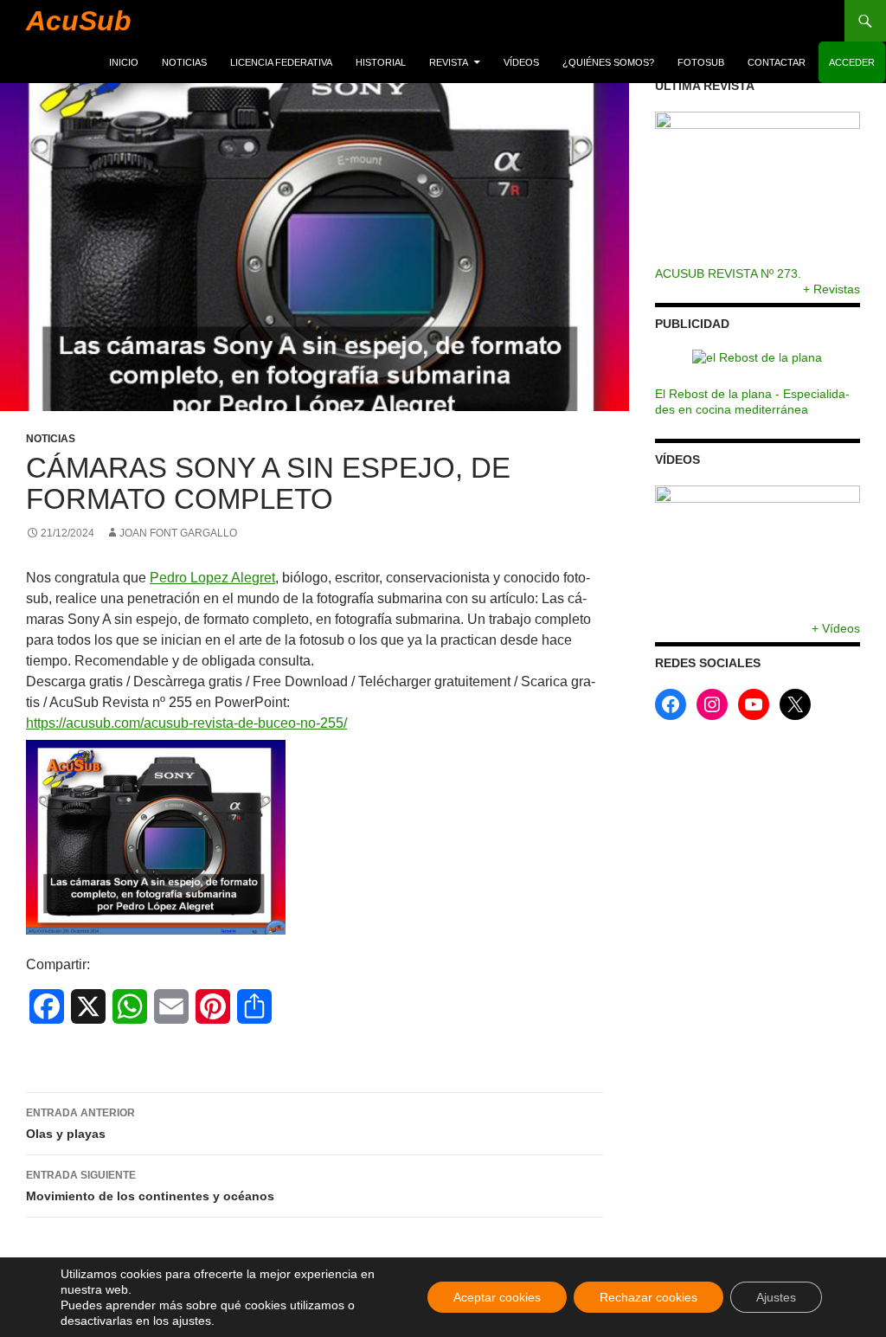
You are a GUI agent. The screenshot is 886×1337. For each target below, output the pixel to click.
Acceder (852, 62)
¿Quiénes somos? (608, 62)
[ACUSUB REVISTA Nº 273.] (757, 189)
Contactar (777, 62)
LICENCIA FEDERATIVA (281, 62)
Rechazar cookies (648, 1297)
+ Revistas (831, 289)
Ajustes (776, 1297)
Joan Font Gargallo (178, 533)
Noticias (184, 62)
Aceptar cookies (497, 1297)
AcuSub (79, 20)
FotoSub (700, 62)
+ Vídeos (836, 628)
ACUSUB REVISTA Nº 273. (728, 273)
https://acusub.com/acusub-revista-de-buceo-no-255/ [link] (186, 723)
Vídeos (521, 62)
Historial (381, 62)
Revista (448, 62)
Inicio (123, 62)
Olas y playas (80, 1124)
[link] (212, 577)
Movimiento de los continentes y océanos (150, 1186)
